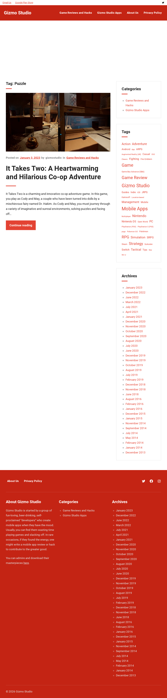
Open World (143, 222)
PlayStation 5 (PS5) (145, 227)
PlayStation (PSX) (129, 227)
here (26, 563)
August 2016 (134, 399)
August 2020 (134, 340)
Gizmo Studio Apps (137, 110)
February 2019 (135, 379)
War (150, 250)
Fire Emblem (146, 159)
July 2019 (132, 375)
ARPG (139, 149)
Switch (125, 249)
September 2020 (136, 336)
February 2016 (135, 404)
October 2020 (134, 331)
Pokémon (143, 231)
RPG (125, 237)
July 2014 (132, 433)
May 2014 (132, 437)
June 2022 (132, 297)
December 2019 (135, 355)
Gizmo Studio (17, 12)
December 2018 (135, 384)
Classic (125, 159)
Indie (133, 192)
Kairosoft (126, 197)
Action (126, 144)
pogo (124, 232)
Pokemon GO (132, 232)
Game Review (134, 177)
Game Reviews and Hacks (82, 157)
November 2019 (136, 360)
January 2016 (134, 408)
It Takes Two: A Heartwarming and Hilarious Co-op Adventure (53, 172)
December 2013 (135, 452)
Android (126, 149)
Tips (145, 249)
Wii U (124, 255)
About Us (13, 481)
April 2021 (132, 311)
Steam (124, 244)
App (133, 149)
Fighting (134, 158)
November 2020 (136, 326)
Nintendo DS (129, 221)
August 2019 (134, 370)
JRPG (145, 192)
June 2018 (132, 394)
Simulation (138, 237)
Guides (125, 192)
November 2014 (136, 423)
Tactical (136, 249)
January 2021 (134, 316)
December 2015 (135, 413)
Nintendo (139, 216)
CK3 (153, 154)
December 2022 (135, 292)
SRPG (150, 237)
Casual (146, 154)
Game (127, 165)
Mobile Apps (135, 208)
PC (151, 221)
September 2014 (136, 428)
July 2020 (132, 345)
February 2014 (135, 442)
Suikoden (148, 244)
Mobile (144, 202)
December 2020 (135, 321)
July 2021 (132, 307)
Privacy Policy (33, 481)
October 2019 (134, 365)
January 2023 (134, 287)
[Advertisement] (83, 52)
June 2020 (132, 350)
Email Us (7, 2)
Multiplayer (126, 216)
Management (130, 202)
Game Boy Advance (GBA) (133, 172)
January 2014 (134, 447)
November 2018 (136, 389)
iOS (138, 192)
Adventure (139, 144)
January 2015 (134, 418)
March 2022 (133, 302)
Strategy (136, 243)
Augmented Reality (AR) (131, 154)
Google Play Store (24, 2)
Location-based (138, 197)
